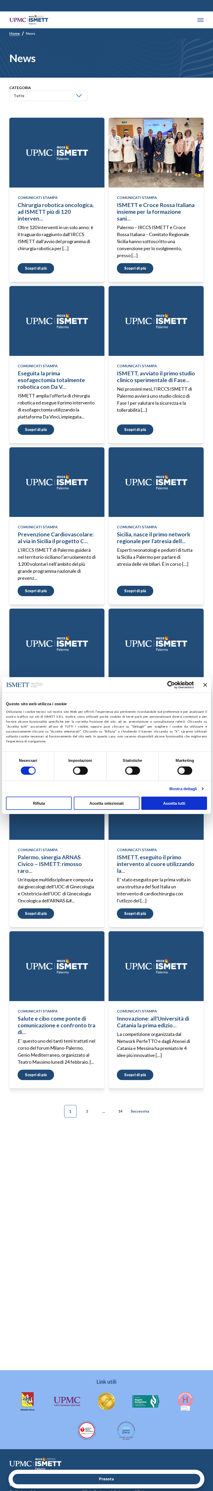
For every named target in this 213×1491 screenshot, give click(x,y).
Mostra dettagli (183, 789)
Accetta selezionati (106, 803)
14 (120, 1111)
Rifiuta (39, 803)
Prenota (106, 1479)
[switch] (80, 771)
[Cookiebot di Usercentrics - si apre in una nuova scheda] (171, 685)
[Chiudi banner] (205, 685)
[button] (200, 20)
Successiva (140, 1111)
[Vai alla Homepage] (28, 19)
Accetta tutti (174, 803)
